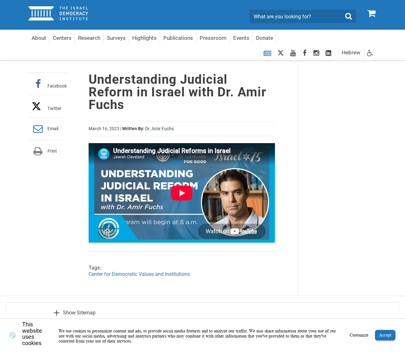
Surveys (116, 38)
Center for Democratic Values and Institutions (139, 274)
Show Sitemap (79, 313)
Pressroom (213, 38)
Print (52, 151)
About (39, 38)
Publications (178, 38)
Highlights (144, 38)
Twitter (54, 108)
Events (241, 38)
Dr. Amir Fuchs (159, 128)
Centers (62, 38)
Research (89, 38)
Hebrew (351, 52)
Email (52, 128)
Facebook (57, 85)
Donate (264, 38)
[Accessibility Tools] (370, 52)
